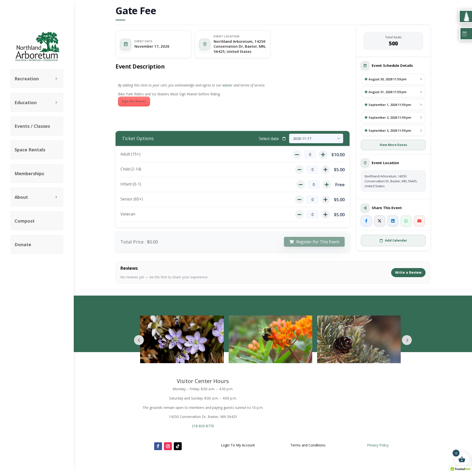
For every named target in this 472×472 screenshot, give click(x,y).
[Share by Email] (419, 220)
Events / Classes (32, 126)
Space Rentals (30, 150)
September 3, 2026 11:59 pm (390, 130)
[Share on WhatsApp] (406, 220)
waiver (227, 85)
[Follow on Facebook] (158, 446)
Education (26, 102)
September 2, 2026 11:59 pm (390, 117)
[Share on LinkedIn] (392, 220)
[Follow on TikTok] (178, 446)
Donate (23, 244)
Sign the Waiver (134, 101)
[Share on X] (379, 220)
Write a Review (408, 272)
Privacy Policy (378, 445)
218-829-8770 (203, 426)
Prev (139, 340)
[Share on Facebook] (366, 220)
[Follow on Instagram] (168, 446)
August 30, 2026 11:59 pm (387, 79)
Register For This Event (317, 241)
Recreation (27, 79)
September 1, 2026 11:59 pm (390, 104)
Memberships (29, 173)
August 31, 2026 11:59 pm (387, 92)
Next (407, 340)
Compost (25, 221)
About (21, 197)
